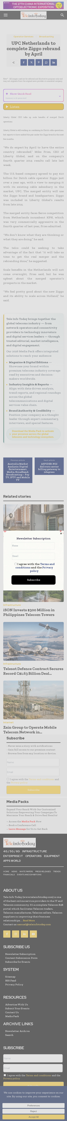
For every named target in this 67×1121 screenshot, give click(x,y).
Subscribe (33, 580)
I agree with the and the (35, 567)
